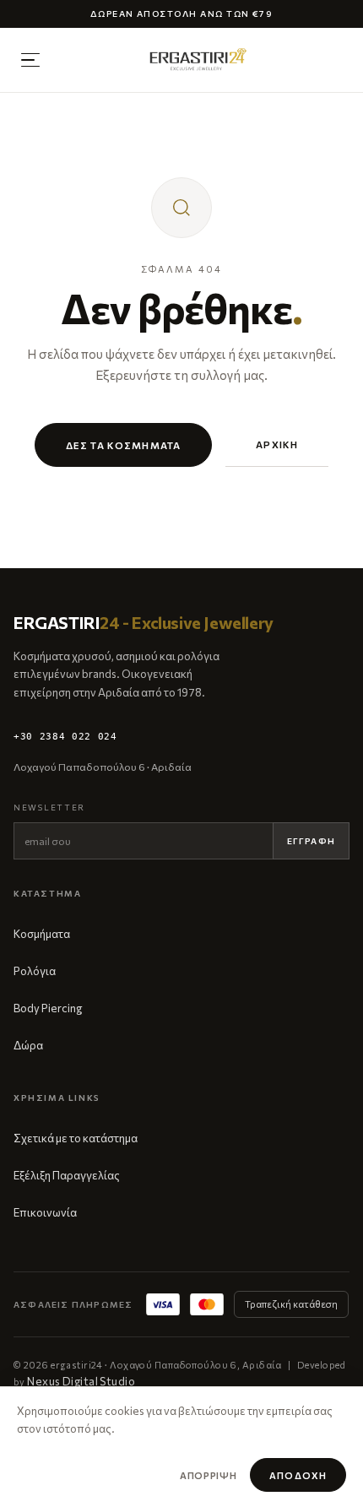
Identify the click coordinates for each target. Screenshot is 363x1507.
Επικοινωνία (45, 1212)
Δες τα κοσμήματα (123, 445)
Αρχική (277, 444)
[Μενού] (30, 60)
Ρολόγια (35, 971)
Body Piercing (48, 1008)
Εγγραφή (311, 841)
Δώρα (28, 1045)
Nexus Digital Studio (81, 1381)
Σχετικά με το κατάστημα (76, 1138)
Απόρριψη (208, 1475)
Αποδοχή (298, 1475)
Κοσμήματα (42, 934)
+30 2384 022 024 (65, 736)
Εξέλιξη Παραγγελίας (67, 1175)
